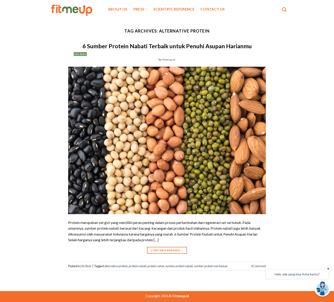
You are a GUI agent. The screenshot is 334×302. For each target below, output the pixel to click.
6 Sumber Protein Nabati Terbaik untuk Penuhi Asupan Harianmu (167, 46)
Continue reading (167, 250)
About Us (117, 9)
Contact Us (212, 9)
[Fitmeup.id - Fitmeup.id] (74, 9)
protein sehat (155, 266)
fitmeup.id (168, 59)
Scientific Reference (173, 9)
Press (139, 9)
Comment (258, 266)
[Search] (284, 9)
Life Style (80, 54)
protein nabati (137, 266)
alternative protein (116, 266)
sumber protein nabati (179, 266)
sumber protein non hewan (211, 266)
